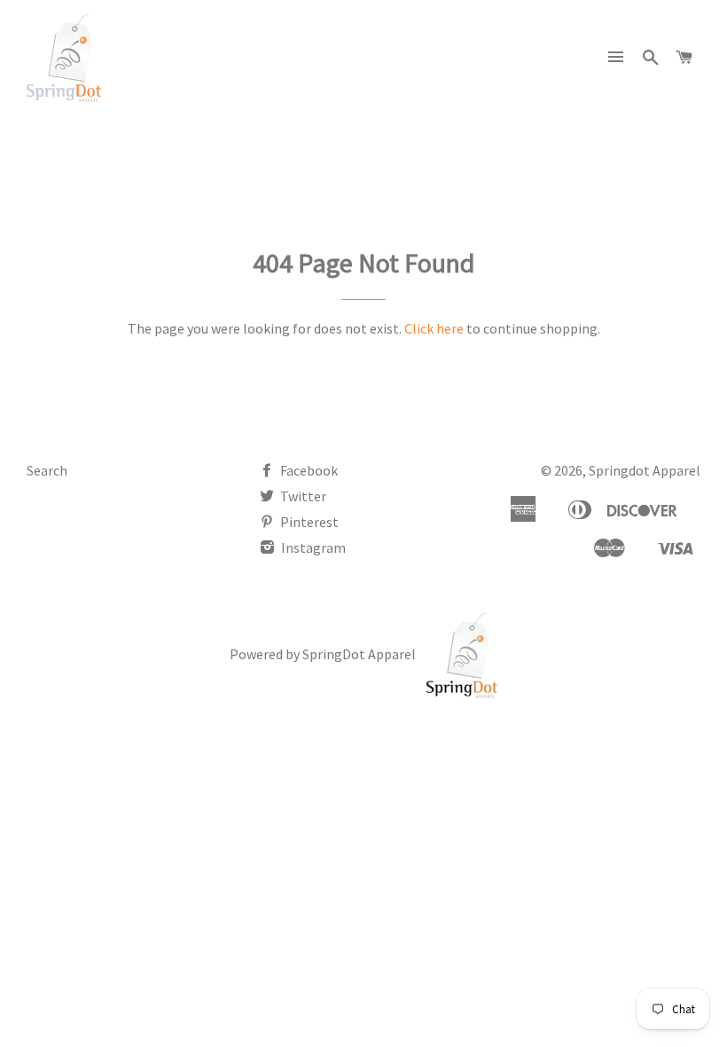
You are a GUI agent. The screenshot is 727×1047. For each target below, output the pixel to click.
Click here (434, 328)
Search (47, 470)
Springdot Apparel (644, 470)
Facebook (308, 470)
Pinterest (308, 522)
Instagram (312, 547)
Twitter (302, 496)
